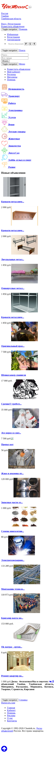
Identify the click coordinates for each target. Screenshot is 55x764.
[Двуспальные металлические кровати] (24, 254)
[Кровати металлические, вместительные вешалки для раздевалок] (24, 225)
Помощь (23, 29)
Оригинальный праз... (12, 346)
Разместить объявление (12, 26)
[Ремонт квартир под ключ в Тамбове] (20, 670)
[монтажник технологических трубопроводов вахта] (26, 583)
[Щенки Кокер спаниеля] (24, 369)
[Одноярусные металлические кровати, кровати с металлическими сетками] (24, 282)
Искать (5, 61)
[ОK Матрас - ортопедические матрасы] (26, 641)
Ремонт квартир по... (12, 676)
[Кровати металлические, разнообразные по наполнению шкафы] (14, 196)
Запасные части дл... (12, 502)
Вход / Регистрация (11, 24)
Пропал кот (7, 444)
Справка (23, 700)
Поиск (22, 50)
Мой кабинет (13, 72)
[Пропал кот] (12, 439)
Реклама (11, 715)
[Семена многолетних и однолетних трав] (24, 525)
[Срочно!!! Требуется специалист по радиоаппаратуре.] (25, 398)
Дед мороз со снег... (11, 433)
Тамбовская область (11, 18)
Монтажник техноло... (13, 589)
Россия (4, 13)
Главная (11, 707)
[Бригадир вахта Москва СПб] (26, 612)
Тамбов (5, 16)
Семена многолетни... (12, 531)
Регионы (11, 74)
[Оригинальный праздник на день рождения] (24, 340)
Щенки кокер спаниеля (13, 375)
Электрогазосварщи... (12, 560)
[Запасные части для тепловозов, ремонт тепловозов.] (26, 496)
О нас (10, 718)
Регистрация (13, 37)
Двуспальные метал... (12, 259)
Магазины (12, 77)
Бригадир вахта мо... (12, 618)
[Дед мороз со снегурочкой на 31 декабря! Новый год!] (25, 427)
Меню (22, 64)
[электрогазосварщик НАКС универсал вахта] (21, 554)
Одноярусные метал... (12, 288)
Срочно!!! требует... (11, 404)
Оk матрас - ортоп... (11, 647)
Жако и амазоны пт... (12, 473)
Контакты (12, 721)
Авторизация (13, 39)
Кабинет (11, 710)
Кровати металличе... (12, 201)
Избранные (12, 34)
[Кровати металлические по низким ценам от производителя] (24, 311)
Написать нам (8, 703)
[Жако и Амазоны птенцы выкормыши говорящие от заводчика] (21, 468)
